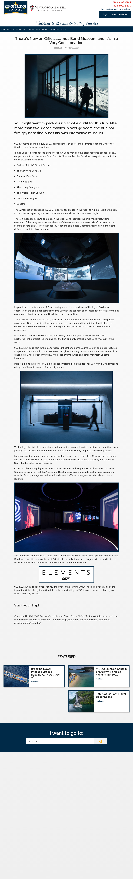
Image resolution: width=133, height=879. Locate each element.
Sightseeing (74, 48)
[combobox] (60, 741)
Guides (31, 29)
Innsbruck (58, 48)
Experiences (54, 29)
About (9, 29)
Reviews (45, 29)
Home (3, 29)
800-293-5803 (122, 1)
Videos (63, 29)
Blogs (38, 29)
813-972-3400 (122, 5)
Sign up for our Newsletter (115, 14)
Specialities (20, 29)
